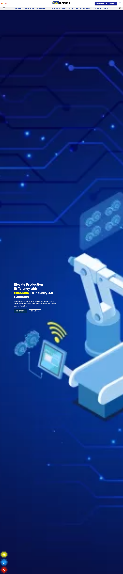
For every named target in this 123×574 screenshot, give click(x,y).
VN (3, 4)
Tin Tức (96, 8)
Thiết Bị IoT (54, 8)
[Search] (120, 8)
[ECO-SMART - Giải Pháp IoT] (61, 3)
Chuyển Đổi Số (29, 8)
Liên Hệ (105, 8)
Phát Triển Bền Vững (82, 8)
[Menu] (3, 8)
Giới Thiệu (18, 8)
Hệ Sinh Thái (66, 8)
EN (6, 4)
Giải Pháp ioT (41, 8)
